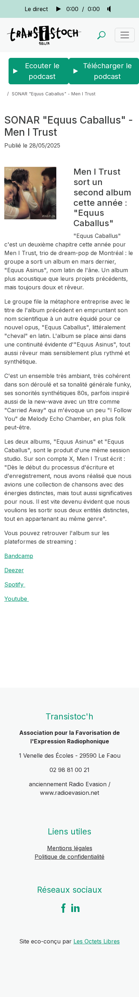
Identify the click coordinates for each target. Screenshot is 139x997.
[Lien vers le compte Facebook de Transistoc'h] (63, 907)
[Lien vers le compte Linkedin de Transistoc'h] (76, 907)
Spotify (14, 584)
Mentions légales (69, 848)
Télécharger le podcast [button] (107, 71)
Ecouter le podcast (42, 71)
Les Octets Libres (96, 941)
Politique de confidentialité (69, 856)
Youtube (16, 598)
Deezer (14, 570)
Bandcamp (18, 555)
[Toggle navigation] (125, 35)
